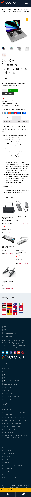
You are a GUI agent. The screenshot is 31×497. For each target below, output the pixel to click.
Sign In (6, 447)
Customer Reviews (9, 475)
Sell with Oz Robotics (13, 381)
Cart (20, 493)
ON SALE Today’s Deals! (10, 384)
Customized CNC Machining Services (14, 417)
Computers (19, 9)
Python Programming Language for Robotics (16, 420)
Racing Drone (7, 409)
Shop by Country (8, 393)
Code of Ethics (8, 462)
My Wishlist (7, 456)
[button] (27, 19)
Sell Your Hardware (9, 327)
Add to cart (13, 90)
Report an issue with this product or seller (14, 109)
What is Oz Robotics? (9, 369)
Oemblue (8, 233)
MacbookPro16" (6, 107)
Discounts (6, 390)
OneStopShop (9, 100)
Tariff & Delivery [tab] (8, 121)
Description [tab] (7, 118)
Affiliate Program (8, 336)
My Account (7, 494)
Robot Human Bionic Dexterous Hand (14, 426)
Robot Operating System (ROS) (12, 423)
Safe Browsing (8, 468)
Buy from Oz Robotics (13, 375)
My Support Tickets (9, 453)
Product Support (8, 399)
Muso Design (9, 253)
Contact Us (7, 372)
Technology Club (8, 387)
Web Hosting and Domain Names (13, 465)
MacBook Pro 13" (19, 105)
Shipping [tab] (17, 121)
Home (5, 9)
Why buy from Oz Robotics (11, 396)
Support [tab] (25, 121)
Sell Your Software (8, 330)
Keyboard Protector (9, 105)
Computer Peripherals (12, 103)
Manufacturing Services (10, 333)
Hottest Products (12, 9)
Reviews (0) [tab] (16, 118)
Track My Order (8, 450)
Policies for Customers (10, 459)
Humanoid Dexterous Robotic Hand (13, 429)
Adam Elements (23, 224)
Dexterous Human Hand (10, 432)
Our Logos (6, 471)
